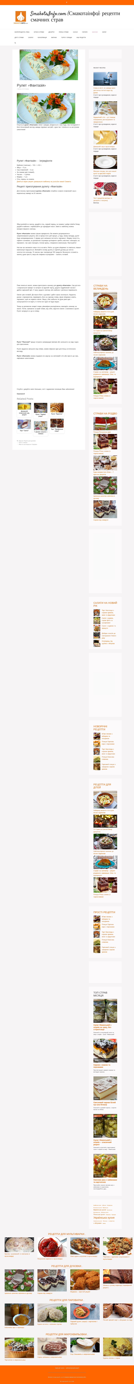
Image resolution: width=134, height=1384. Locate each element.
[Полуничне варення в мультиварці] (52, 1247)
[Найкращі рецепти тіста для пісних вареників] (105, 301)
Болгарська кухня (97, 1207)
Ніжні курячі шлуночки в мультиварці (83, 1256)
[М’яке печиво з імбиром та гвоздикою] (96, 736)
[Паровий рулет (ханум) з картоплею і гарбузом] (85, 1312)
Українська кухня (103, 1217)
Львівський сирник (59, 1368)
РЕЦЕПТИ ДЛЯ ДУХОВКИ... (67, 1266)
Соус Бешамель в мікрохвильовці (82, 1354)
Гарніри (84, 32)
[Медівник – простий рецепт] (85, 1280)
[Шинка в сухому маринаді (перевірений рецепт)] (117, 1276)
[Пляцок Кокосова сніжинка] (96, 759)
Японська (105, 1221)
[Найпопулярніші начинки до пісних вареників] (105, 343)
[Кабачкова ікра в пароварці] (19, 1315)
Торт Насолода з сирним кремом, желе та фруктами (108, 612)
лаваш (104, 1223)
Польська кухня (99, 1214)
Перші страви (63, 32)
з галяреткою (111, 1221)
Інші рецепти (81, 37)
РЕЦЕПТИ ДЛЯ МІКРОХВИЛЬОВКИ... (67, 1334)
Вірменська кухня (99, 1210)
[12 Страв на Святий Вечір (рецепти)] (105, 323)
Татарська (108, 1214)
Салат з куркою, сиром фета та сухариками (107, 620)
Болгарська (109, 1205)
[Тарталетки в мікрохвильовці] (19, 1348)
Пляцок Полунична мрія (102, 432)
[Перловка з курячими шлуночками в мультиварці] (117, 1246)
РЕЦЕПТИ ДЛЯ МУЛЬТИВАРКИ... (67, 1234)
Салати (30, 37)
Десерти (51, 32)
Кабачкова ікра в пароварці (14, 1327)
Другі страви (19, 37)
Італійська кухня (97, 1205)
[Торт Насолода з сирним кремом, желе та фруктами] (96, 613)
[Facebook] (66, 2)
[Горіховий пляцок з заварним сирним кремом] (96, 767)
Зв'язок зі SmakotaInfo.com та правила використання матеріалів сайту (67, 1377)
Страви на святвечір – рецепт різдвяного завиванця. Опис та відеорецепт (104, 374)
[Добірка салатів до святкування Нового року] (96, 636)
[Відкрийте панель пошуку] (15, 43)
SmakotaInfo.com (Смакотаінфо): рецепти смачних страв (75, 17)
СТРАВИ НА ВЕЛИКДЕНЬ (100, 287)
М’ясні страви (39, 32)
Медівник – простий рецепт (80, 1292)
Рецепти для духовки (30, 441)
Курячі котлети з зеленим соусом (49, 1324)
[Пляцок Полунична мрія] (105, 424)
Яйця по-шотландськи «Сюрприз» (28, 444)
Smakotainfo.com (66, 1381)
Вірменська (105, 1207)
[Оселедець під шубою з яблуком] (96, 644)
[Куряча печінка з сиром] (117, 1347)
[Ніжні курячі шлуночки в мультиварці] (85, 1246)
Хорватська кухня (97, 1221)
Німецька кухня (104, 1212)
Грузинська (109, 1210)
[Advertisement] (49, 146)
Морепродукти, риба (22, 32)
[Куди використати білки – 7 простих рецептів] (105, 463)
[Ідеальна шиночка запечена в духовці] (105, 485)
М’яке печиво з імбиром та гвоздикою (107, 736)
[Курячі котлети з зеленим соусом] (52, 1313)
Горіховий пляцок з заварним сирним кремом (109, 766)
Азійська (104, 1205)
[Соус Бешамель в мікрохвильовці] (85, 1345)
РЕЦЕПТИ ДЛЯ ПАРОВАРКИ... (67, 1300)
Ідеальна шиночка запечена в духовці (18, 1293)
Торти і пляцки (66, 37)
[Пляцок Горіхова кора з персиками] (96, 744)
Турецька (113, 1214)
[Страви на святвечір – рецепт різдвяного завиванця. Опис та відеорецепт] (105, 364)
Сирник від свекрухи (100, 520)
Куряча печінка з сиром (111, 1358)
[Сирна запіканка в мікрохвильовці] (52, 1347)
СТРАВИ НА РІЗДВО (105, 413)
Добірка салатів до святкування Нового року (109, 635)
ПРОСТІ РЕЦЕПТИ (104, 912)
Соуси (75, 32)
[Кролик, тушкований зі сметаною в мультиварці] (19, 1245)
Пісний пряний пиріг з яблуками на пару (117, 1320)
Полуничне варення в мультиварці (49, 1259)
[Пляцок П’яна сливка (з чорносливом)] (105, 387)
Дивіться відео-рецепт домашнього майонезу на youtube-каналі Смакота (44, 181)
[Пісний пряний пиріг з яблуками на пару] (117, 1311)
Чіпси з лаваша (23, 442)
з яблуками (97, 1223)
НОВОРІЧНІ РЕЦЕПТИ (100, 728)
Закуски (95, 32)
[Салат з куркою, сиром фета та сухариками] (96, 621)
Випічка (54, 37)
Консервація (42, 37)
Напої (104, 32)
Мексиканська (96, 1212)
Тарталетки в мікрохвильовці (15, 1360)
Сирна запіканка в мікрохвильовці (49, 1357)
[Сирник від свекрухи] (105, 509)
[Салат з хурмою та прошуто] (96, 628)
